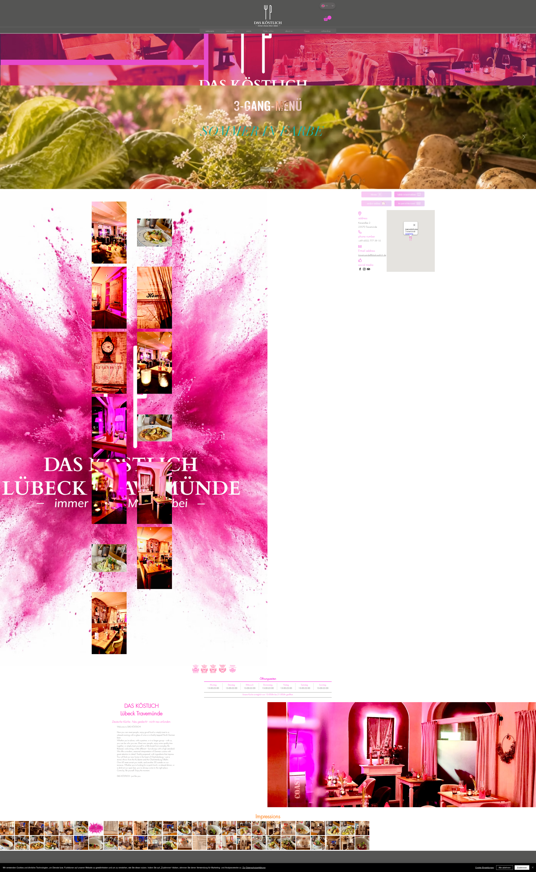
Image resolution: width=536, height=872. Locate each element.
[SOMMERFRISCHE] (265, 182)
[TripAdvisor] (368, 269)
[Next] (524, 137)
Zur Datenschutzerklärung (253, 867)
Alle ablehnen (505, 867)
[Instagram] (364, 269)
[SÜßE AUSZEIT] (270, 182)
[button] (327, 18)
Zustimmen (522, 867)
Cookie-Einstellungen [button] (484, 867)
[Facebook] (360, 269)
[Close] (532, 867)
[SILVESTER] (268, 182)
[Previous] (12, 137)
